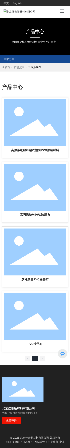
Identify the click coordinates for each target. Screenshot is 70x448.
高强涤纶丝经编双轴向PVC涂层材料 (35, 150)
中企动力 (53, 441)
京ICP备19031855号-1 (19, 441)
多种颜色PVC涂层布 (35, 279)
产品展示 (19, 67)
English (17, 3)
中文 (6, 3)
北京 (62, 441)
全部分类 (9, 59)
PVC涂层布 (35, 344)
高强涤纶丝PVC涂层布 (35, 214)
